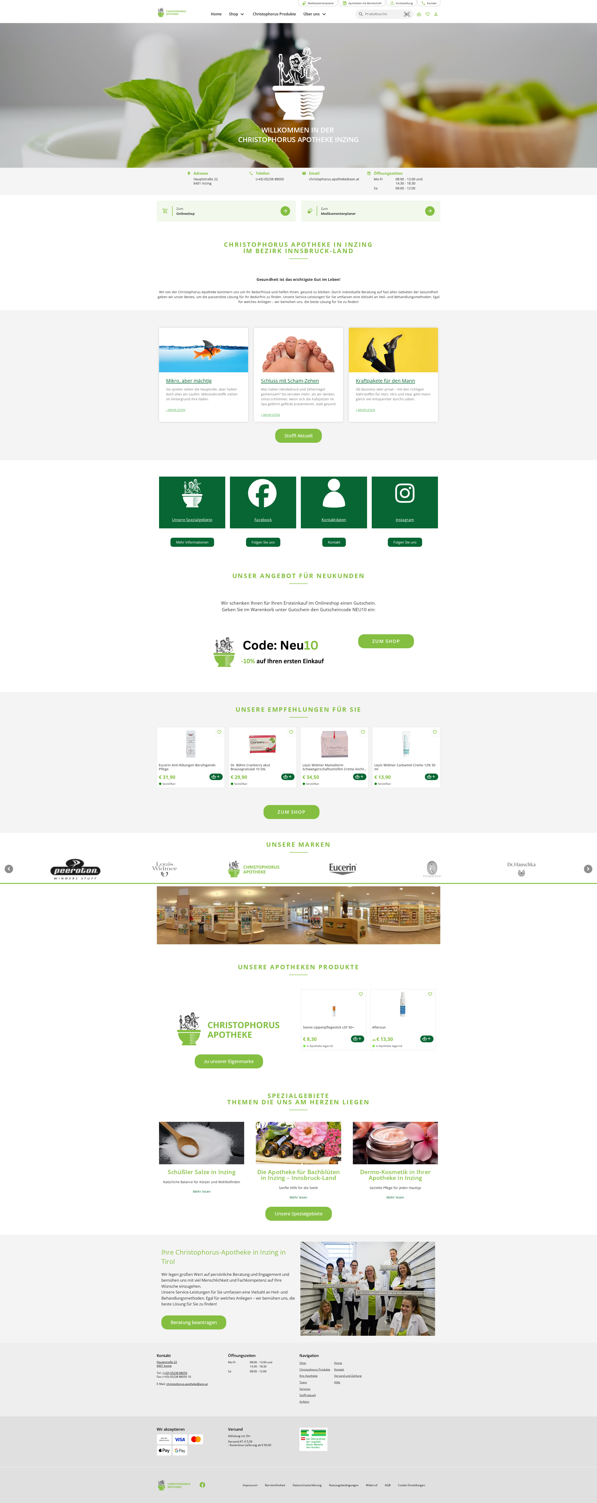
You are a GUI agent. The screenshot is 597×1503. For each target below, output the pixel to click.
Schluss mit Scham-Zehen (290, 380)
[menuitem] (216, 14)
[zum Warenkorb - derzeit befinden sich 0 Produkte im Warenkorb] (419, 14)
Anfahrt (304, 1402)
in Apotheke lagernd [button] (320, 1046)
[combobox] (383, 15)
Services (304, 1389)
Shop (302, 1363)
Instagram (405, 519)
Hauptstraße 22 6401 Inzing (167, 1364)
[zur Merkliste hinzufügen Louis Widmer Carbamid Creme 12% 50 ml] (434, 732)
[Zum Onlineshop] (285, 211)
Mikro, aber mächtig (189, 380)
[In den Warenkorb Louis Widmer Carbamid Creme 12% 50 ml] (431, 777)
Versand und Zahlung (348, 1376)
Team (303, 1382)
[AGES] (313, 1439)
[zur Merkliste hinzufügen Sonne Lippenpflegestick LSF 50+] (361, 994)
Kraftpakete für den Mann (385, 380)
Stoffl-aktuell (307, 1395)
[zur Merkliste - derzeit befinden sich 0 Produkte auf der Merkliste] (427, 14)
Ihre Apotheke (308, 1376)
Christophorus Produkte (314, 1369)
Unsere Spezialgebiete (192, 519)
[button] (407, 14)
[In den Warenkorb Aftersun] (427, 1039)
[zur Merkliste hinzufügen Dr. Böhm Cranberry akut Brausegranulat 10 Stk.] (291, 732)
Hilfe (337, 1382)
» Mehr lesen (175, 410)
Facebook (263, 519)
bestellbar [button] (169, 784)
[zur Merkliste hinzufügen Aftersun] (430, 994)
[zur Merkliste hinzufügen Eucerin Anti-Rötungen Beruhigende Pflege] (219, 732)
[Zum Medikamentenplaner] (430, 211)
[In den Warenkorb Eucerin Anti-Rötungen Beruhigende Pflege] (216, 777)
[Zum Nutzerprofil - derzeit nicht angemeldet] (436, 14)
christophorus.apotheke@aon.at (187, 1384)
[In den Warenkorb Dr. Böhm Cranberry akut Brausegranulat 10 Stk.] (288, 777)
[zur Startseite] (182, 12)
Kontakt (339, 1369)
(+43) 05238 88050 (175, 1373)
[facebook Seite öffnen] (202, 1485)
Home (338, 1363)
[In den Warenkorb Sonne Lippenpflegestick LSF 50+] (357, 1039)
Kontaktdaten (334, 519)
